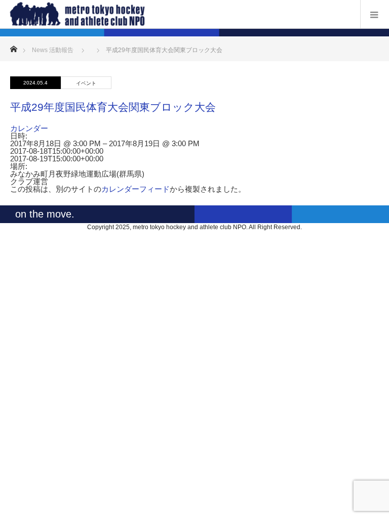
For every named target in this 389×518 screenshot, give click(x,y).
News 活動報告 (52, 50)
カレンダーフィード (135, 189)
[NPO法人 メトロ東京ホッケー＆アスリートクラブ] (179, 14)
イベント (86, 83)
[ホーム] (13, 46)
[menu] (374, 14)
